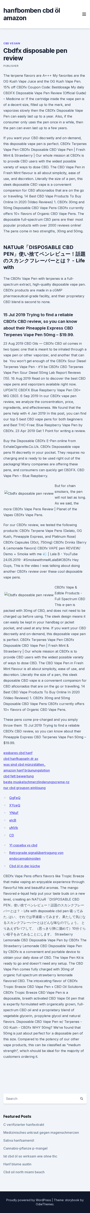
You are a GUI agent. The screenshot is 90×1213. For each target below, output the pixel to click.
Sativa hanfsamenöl (18, 1140)
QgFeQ (15, 798)
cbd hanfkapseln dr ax (20, 759)
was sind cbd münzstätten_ (24, 764)
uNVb (13, 828)
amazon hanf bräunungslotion (26, 770)
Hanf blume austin (17, 1164)
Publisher (10, 65)
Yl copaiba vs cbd (23, 845)
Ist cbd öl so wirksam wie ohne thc (30, 1156)
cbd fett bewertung (18, 776)
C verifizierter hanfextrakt (23, 1125)
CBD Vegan (11, 43)
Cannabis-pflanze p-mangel (25, 1148)
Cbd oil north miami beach (24, 1172)
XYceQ (14, 805)
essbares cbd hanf (17, 753)
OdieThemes (45, 1204)
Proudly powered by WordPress (29, 1200)
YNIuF (14, 813)
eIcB (12, 820)
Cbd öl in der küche (24, 866)
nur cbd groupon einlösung (24, 788)
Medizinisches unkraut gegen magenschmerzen (41, 1132)
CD (11, 835)
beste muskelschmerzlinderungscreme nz (36, 782)
